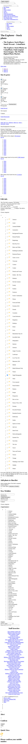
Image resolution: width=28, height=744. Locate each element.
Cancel (2, 724)
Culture (14, 268)
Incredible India (16, 337)
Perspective (15, 396)
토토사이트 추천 (14, 683)
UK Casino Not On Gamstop (14, 643)
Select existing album (6, 483)
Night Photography (5, 116)
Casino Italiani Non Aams (14, 664)
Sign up (5, 12)
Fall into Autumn (16, 281)
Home (13, 326)
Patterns (14, 389)
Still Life (14, 427)
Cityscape (14, 261)
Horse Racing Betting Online (14, 662)
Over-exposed (15, 382)
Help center (6, 700)
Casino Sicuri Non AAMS (14, 686)
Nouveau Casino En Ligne (14, 690)
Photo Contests (7, 10)
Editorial (14, 278)
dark (5, 122)
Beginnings (15, 240)
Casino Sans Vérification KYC (11, 19)
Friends (14, 309)
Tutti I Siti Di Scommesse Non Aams (14, 692)
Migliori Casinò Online (14, 688)
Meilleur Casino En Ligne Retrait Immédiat (14, 657)
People (14, 392)
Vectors (14, 454)
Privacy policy (7, 698)
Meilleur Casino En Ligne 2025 (14, 650)
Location (16, 207)
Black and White (16, 247)
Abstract (14, 219)
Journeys (14, 347)
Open (5, 140)
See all (2, 137)
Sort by (2, 623)
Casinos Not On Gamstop (14, 637)
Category (17, 208)
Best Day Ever (15, 243)
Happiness (14, 320)
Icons (13, 330)
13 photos (19, 174)
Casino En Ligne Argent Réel (14, 681)
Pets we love (15, 399)
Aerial (13, 223)
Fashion (14, 288)
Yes (2, 725)
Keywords (3, 472)
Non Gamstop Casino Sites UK (14, 654)
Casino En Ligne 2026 (14, 675)
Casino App (14, 670)
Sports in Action (16, 423)
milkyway (15, 122)
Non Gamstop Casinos (14, 634)
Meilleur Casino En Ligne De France (14, 673)
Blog (5, 8)
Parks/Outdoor (15, 385)
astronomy (3, 124)
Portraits (14, 406)
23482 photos (21, 157)
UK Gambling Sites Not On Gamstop (14, 639)
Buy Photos (6, 7)
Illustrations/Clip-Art (17, 333)
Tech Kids (14, 441)
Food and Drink (16, 302)
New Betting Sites (8, 18)
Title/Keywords (4, 498)
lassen (7, 124)
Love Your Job (15, 358)
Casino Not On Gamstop (9, 15)
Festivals (14, 292)
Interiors (14, 344)
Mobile (14, 364)
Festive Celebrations (17, 295)
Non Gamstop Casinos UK (14, 631)
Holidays (14, 323)
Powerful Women (16, 409)
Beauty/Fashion (16, 236)
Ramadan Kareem (16, 413)
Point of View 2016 (17, 403)
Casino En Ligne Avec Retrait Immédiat (14, 642)
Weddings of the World (17, 461)
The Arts (14, 444)
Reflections (15, 416)
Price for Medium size (11, 474)
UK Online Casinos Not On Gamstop (14, 652)
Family (14, 285)
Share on (6, 69)
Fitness (14, 299)
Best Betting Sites (14, 660)
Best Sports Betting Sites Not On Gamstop (14, 661)
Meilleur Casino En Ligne (14, 646)
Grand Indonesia (16, 316)
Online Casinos (14, 649)
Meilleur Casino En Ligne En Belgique (14, 669)
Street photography (17, 434)
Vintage (14, 458)
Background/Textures (17, 233)
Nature (14, 371)
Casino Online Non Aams (14, 677)
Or (1, 486)
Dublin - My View (16, 275)
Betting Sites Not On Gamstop (11, 16)
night (2, 122)
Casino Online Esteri (14, 691)
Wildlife (14, 465)
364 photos (17, 136)
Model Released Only (17, 368)
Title (2, 202)
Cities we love (15, 257)
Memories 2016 (16, 361)
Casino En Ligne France (14, 694)
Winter (14, 468)
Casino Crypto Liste (14, 668)
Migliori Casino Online (14, 679)
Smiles (14, 420)
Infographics (15, 340)
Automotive (15, 230)
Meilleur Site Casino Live (14, 641)
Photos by (3, 625)
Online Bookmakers (8, 14)
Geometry (14, 313)
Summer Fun (15, 437)
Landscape (15, 354)
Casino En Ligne (14, 635)
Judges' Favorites (16, 351)
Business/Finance (16, 254)
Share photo (3, 66)
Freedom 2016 (15, 306)
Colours (14, 264)
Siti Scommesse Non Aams (14, 687)
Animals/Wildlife (16, 226)
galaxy (20, 122)
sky (7, 122)
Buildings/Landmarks (17, 250)
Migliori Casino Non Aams (14, 633)
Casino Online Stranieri (14, 684)
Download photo (12, 104)
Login (5, 11)
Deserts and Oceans (17, 271)
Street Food (15, 430)
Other (13, 378)
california (10, 122)
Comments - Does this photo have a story (10, 203)
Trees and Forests (16, 451)
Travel (14, 447)
